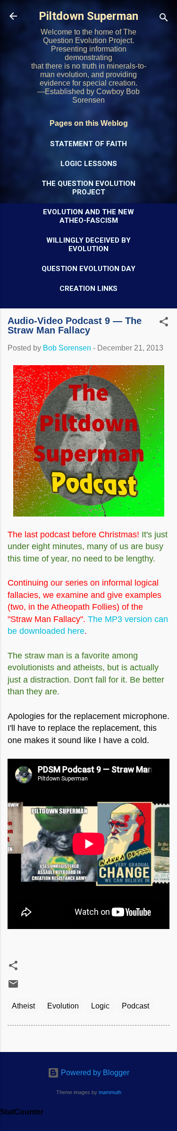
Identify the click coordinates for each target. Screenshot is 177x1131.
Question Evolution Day (88, 268)
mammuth (110, 1092)
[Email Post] (13, 987)
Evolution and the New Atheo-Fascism (88, 216)
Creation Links (88, 288)
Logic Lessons (88, 163)
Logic (100, 1006)
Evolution (63, 1006)
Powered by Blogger (94, 1073)
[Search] (163, 19)
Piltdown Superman (88, 16)
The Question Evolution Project (88, 187)
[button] (163, 323)
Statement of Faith (88, 144)
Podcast (135, 1006)
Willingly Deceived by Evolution (88, 244)
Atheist (23, 1006)
